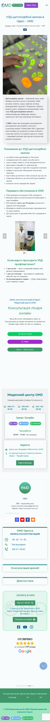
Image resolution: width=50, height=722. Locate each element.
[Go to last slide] (5, 236)
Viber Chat (31, 5)
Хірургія (33, 694)
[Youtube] (22, 520)
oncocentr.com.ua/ (12, 513)
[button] (25, 236)
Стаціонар (12, 697)
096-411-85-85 (17, 5)
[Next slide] (45, 236)
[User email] (33, 520)
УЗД (25, 29)
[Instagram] (17, 520)
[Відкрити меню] (47, 5)
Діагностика (25, 694)
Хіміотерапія (42, 694)
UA (41, 697)
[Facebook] (28, 520)
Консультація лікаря (11, 694)
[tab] (24, 253)
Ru (28, 697)
